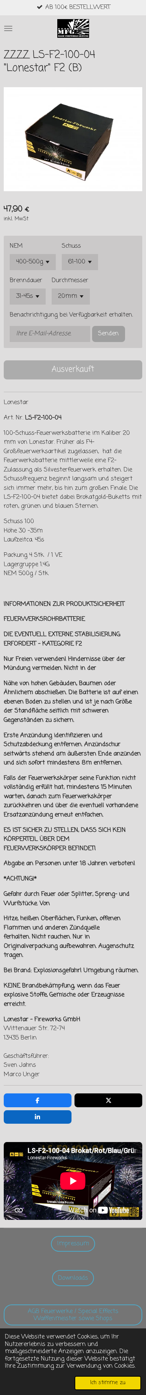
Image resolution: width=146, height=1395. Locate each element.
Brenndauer (26, 280)
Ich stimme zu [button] (107, 1383)
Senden (108, 333)
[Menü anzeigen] (8, 28)
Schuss (71, 246)
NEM (16, 246)
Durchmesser (70, 280)
